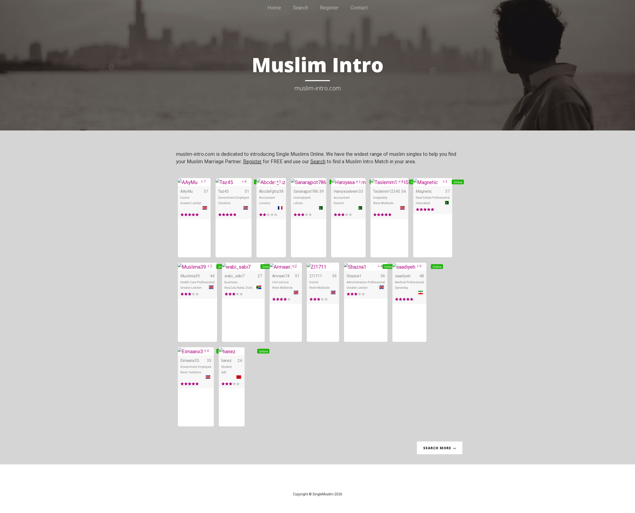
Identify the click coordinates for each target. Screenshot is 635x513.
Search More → (439, 448)
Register (329, 8)
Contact (359, 8)
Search (300, 8)
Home (274, 8)
